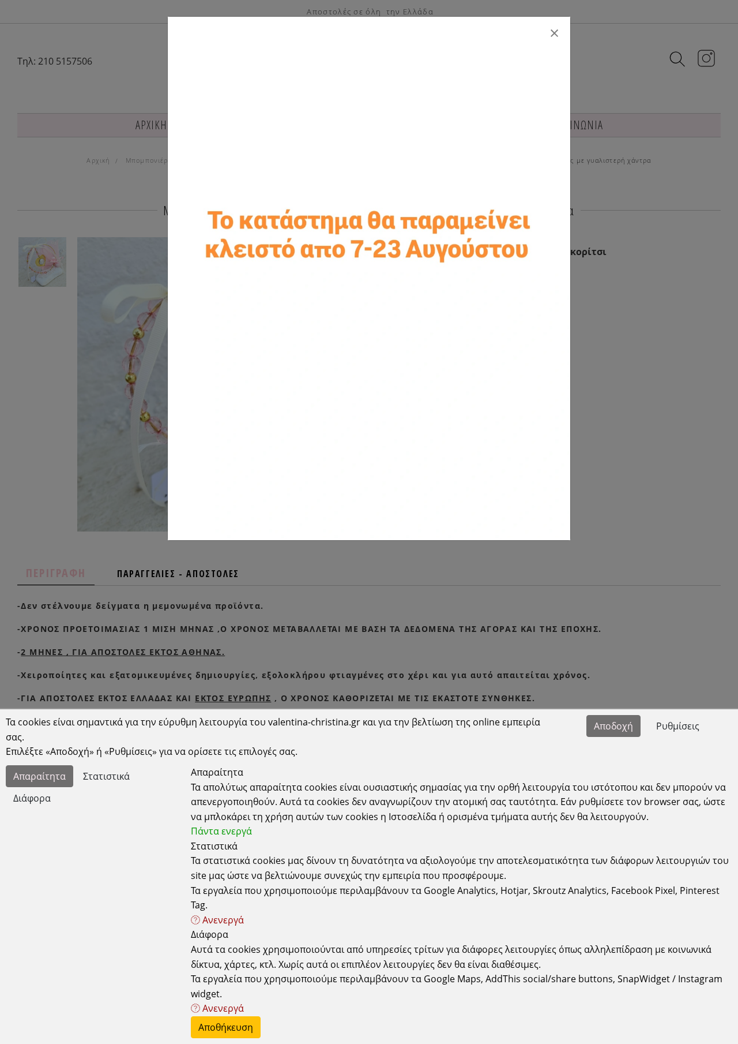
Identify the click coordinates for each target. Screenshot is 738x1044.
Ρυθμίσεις (677, 726)
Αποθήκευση (225, 1027)
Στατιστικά (106, 776)
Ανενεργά (222, 920)
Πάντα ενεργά (221, 831)
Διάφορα (32, 798)
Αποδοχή (613, 726)
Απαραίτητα (39, 776)
